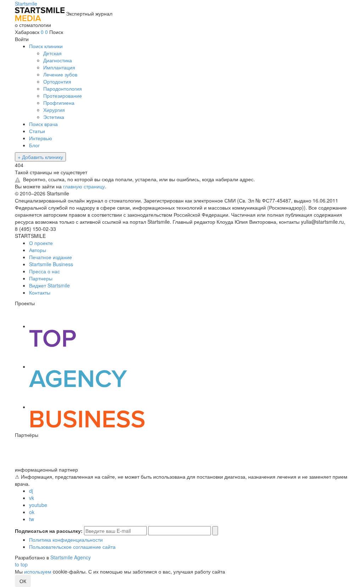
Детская (52, 53)
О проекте (41, 242)
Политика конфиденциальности (66, 539)
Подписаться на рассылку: (49, 530)
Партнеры (40, 278)
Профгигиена (58, 102)
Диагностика (57, 60)
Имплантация (59, 67)
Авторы (37, 249)
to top (21, 564)
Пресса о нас (44, 271)
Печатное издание (50, 257)
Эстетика (53, 116)
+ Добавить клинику (40, 156)
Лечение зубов (60, 74)
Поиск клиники (46, 46)
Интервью (40, 138)
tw (31, 519)
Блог (34, 145)
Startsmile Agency (70, 557)
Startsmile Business (51, 264)
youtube (38, 504)
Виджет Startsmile (49, 285)
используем (37, 571)
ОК (22, 581)
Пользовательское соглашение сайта (72, 546)
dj (31, 490)
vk (31, 497)
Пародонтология (62, 88)
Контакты (39, 292)
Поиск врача (43, 123)
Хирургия (54, 109)
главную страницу (84, 186)
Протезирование (62, 95)
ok (31, 511)
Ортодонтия (57, 81)
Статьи (37, 131)
